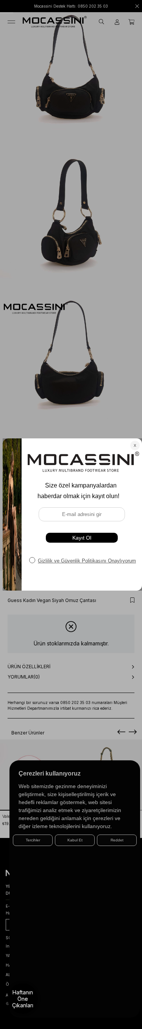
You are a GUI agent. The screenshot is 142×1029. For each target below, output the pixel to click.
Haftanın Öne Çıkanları (22, 998)
